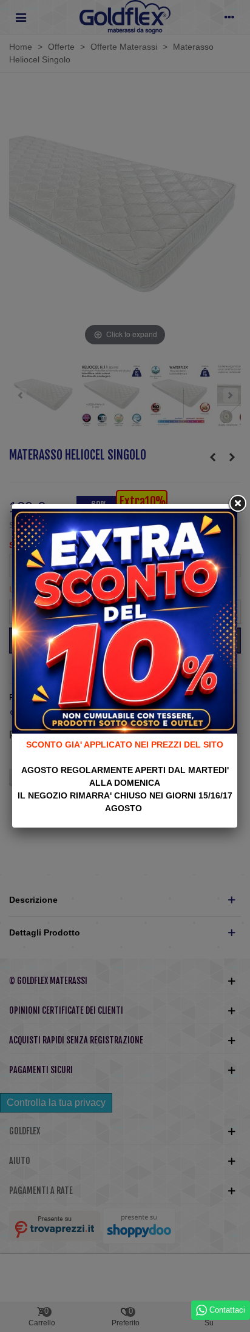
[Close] (237, 504)
